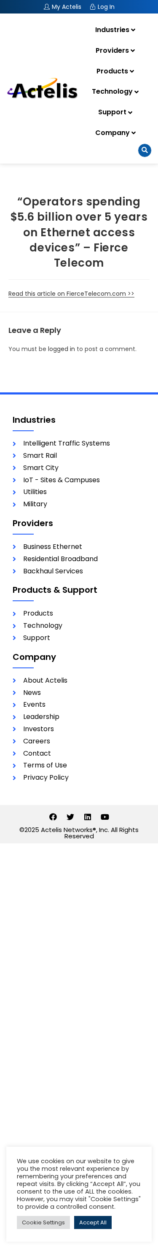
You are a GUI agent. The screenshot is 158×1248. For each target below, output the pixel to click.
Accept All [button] (93, 1222)
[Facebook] (53, 816)
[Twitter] (70, 816)
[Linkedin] (87, 816)
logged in (61, 349)
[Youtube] (104, 816)
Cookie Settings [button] (43, 1222)
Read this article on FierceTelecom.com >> (71, 293)
